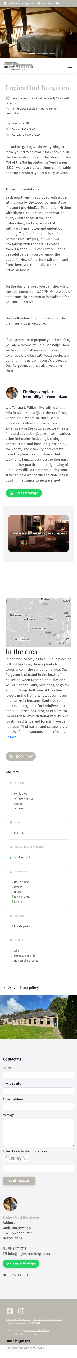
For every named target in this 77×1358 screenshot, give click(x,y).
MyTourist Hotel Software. (36, 1330)
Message (8, 1115)
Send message (19, 1180)
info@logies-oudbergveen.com (32, 1254)
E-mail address (13, 1099)
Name (7, 1067)
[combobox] (26, 1348)
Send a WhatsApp (27, 493)
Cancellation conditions (47, 1319)
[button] (6, 32)
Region (11, 737)
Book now (24, 756)
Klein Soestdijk (49, 3)
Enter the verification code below (25, 1151)
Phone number (13, 1083)
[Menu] (71, 66)
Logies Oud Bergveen (20, 3)
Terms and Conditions (18, 1319)
